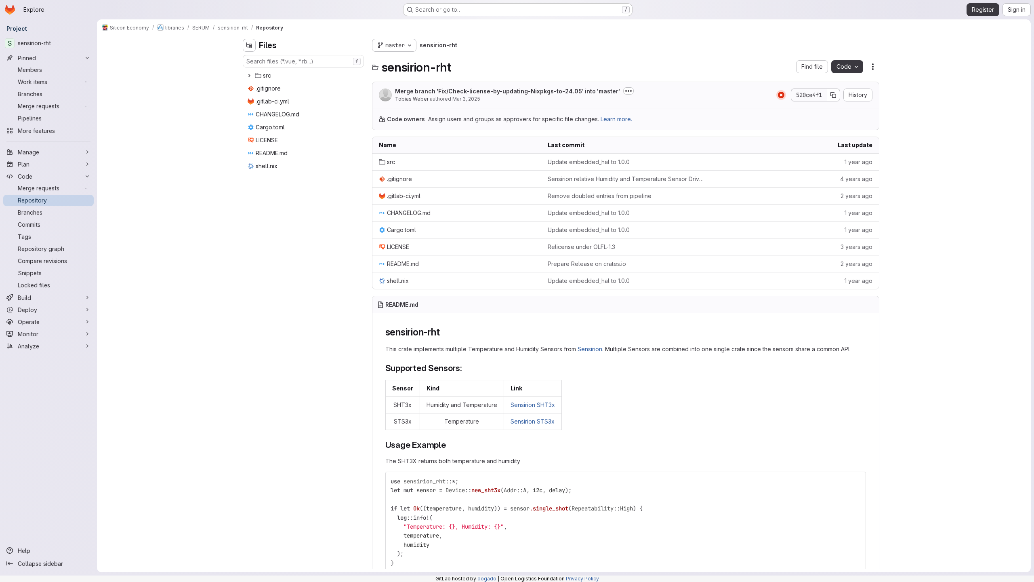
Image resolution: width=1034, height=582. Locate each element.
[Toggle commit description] (628, 91)
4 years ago (856, 178)
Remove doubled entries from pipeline (600, 195)
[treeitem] (304, 75)
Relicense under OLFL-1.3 (581, 246)
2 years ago (856, 195)
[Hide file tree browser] (249, 45)
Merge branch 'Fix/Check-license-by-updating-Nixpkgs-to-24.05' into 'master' (507, 91)
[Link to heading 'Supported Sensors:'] (466, 368)
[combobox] (303, 61)
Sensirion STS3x (533, 421)
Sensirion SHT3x (533, 404)
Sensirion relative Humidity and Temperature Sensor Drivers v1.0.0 (626, 178)
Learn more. (616, 119)
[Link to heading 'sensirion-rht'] (444, 332)
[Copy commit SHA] (833, 95)
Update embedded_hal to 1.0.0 (589, 161)
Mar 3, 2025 (466, 99)
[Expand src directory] (249, 75)
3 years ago (856, 246)
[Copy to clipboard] (856, 481)
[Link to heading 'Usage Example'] (450, 445)
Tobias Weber (412, 99)
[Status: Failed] (781, 95)
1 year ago (858, 161)
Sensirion (590, 349)
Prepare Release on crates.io (587, 263)
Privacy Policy (582, 579)
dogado (486, 579)
